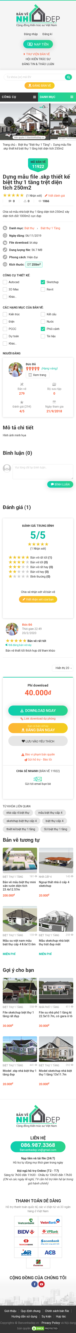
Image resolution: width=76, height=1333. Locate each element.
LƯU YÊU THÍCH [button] (39, 741)
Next (67, 122)
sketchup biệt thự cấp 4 (21, 821)
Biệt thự (29, 228)
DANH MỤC (47, 97)
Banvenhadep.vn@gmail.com (38, 1150)
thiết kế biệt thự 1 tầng (20, 829)
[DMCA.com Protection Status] (45, 1328)
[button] (38, 728)
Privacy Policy (51, 1323)
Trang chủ (9, 144)
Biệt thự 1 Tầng (50, 228)
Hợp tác (61, 1316)
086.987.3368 (38, 1145)
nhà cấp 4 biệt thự (17, 812)
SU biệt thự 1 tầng (55, 829)
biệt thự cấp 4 (54, 821)
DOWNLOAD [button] (39, 710)
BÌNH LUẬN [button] (62, 484)
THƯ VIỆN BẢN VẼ (38, 54)
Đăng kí (47, 34)
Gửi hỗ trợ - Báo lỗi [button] (39, 759)
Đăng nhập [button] (31, 34)
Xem (39, 375)
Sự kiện (46, 1316)
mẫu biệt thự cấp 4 (50, 812)
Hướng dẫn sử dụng (24, 1316)
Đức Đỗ (27, 624)
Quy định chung (30, 1311)
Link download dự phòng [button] (39, 718)
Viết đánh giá (56, 195)
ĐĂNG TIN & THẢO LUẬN (38, 64)
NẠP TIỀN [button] (41, 44)
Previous (9, 122)
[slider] (13, 195)
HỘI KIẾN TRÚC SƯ (38, 59)
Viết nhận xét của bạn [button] (39, 599)
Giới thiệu (10, 1311)
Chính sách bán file (57, 1311)
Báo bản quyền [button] (39, 754)
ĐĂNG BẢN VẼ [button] (41, 85)
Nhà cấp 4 (45, 876)
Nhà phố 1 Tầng (49, 1007)
